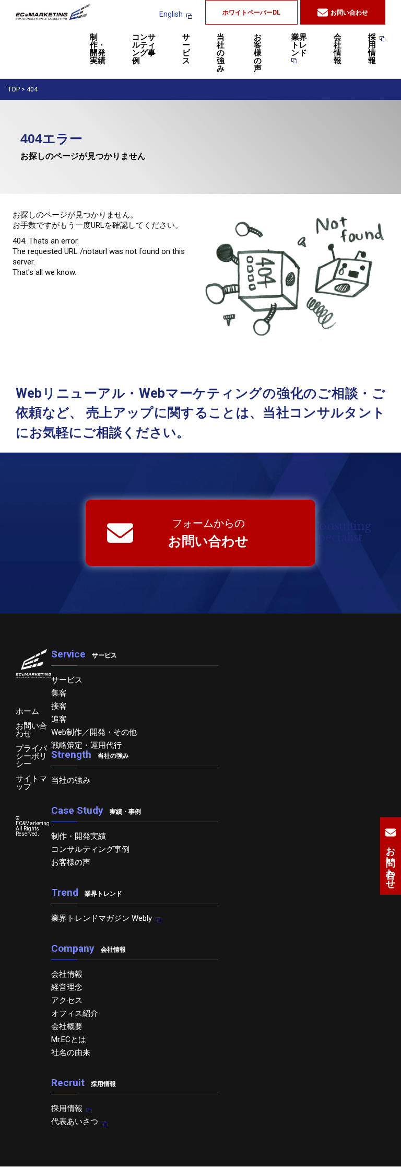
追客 (59, 719)
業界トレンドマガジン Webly (101, 918)
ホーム (27, 711)
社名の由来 (70, 1052)
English (171, 14)
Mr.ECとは (68, 1039)
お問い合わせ (349, 12)
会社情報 (337, 49)
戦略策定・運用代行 (86, 745)
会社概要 (66, 1026)
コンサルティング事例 (144, 49)
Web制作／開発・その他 (94, 732)
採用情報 (372, 49)
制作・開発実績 (97, 49)
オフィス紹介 (74, 1013)
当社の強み (221, 53)
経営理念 (66, 987)
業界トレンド (299, 45)
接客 (59, 706)
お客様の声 (258, 53)
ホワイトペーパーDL (251, 12)
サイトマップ (31, 782)
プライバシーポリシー (31, 756)
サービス (186, 49)
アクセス (66, 1000)
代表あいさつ (74, 1121)
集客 (59, 693)
